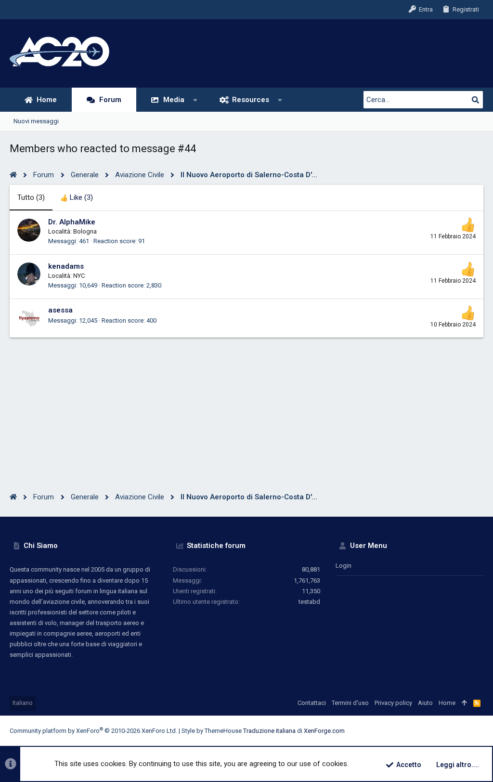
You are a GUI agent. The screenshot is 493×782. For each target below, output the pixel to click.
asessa (60, 310)
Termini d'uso (350, 702)
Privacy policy (393, 702)
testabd (309, 601)
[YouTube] (479, 731)
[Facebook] (421, 731)
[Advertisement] (246, 405)
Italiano (23, 702)
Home (447, 702)
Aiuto (425, 702)
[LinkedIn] (450, 731)
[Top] (464, 703)
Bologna (85, 231)
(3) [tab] (31, 197)
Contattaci (312, 702)
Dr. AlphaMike (71, 222)
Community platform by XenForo (93, 730)
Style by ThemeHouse (212, 730)
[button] (195, 100)
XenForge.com (324, 730)
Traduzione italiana (269, 730)
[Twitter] (464, 731)
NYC (79, 275)
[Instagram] (435, 731)
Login (343, 565)
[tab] (76, 197)
